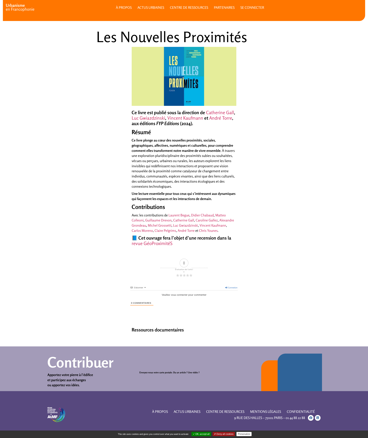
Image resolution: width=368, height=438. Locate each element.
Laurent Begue (178, 215)
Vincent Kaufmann (185, 118)
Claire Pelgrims (165, 230)
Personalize (244, 434)
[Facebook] (311, 418)
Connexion (232, 287)
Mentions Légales (265, 412)
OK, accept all (202, 434)
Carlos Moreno (142, 230)
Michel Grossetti (159, 225)
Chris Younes (208, 230)
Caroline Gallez (207, 220)
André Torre (220, 118)
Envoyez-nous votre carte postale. (155, 372)
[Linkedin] (318, 418)
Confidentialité (301, 412)
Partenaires (224, 7)
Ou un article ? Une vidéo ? (186, 372)
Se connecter (252, 7)
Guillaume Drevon (158, 220)
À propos (124, 7)
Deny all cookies (224, 434)
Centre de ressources (189, 7)
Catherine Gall (220, 112)
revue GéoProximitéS (152, 243)
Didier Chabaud (202, 215)
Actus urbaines (150, 7)
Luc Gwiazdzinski (148, 118)
